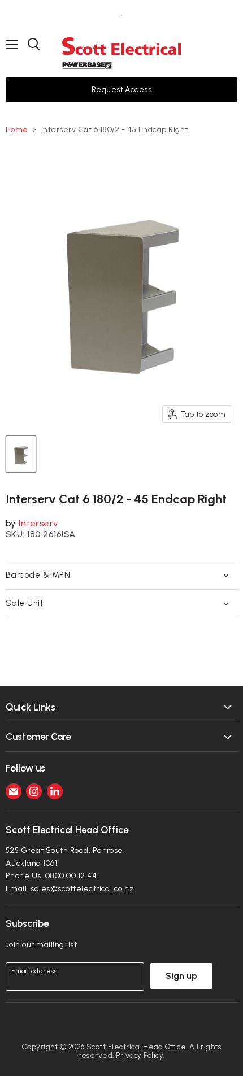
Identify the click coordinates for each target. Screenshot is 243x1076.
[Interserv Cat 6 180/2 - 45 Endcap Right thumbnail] (21, 454)
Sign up (181, 975)
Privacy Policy (139, 1055)
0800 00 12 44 (71, 876)
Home (17, 129)
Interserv (38, 523)
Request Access (122, 89)
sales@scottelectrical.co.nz (82, 889)
